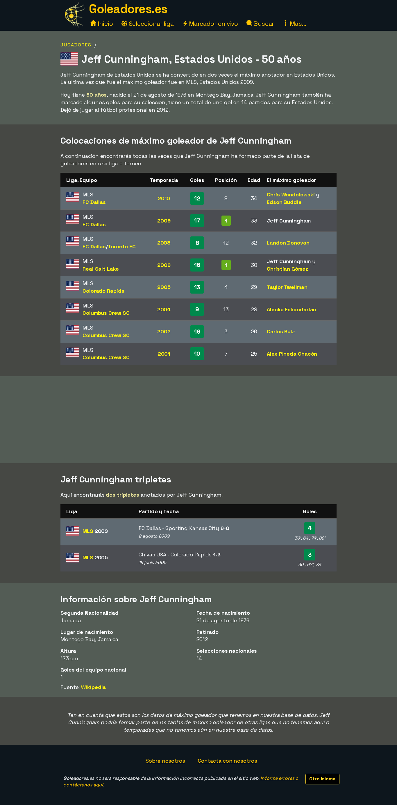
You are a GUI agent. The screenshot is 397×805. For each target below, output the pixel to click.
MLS (95, 531)
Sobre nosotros (165, 760)
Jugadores (76, 45)
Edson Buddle (284, 202)
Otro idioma (322, 779)
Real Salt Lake (101, 268)
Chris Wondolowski (290, 194)
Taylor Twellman (287, 287)
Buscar (263, 24)
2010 (164, 198)
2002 (164, 331)
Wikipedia (93, 687)
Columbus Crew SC (106, 313)
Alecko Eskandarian (291, 309)
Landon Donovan (288, 242)
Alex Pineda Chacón (292, 353)
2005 (164, 287)
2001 (164, 353)
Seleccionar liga (150, 24)
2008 (164, 242)
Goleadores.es (128, 9)
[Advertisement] (198, 419)
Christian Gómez (287, 268)
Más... (297, 24)
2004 (164, 309)
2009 (164, 220)
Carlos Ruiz (281, 331)
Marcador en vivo (212, 24)
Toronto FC (122, 246)
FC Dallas (94, 202)
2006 (164, 265)
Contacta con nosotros (227, 760)
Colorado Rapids (103, 290)
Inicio (104, 24)
